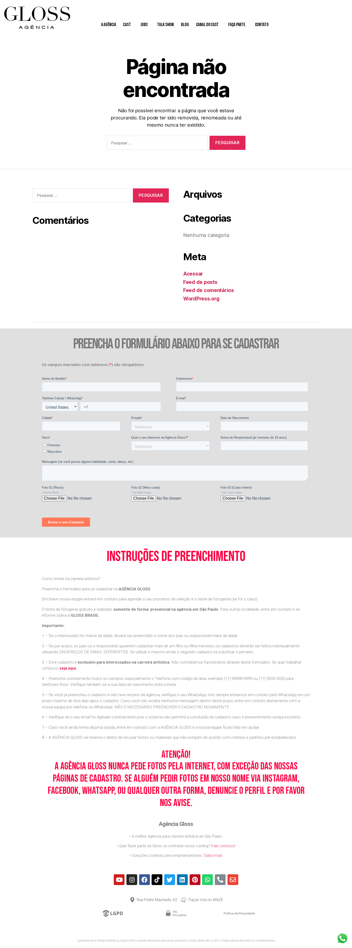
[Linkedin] (182, 879)
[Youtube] (119, 879)
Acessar (193, 274)
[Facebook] (144, 879)
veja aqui (67, 668)
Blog (185, 25)
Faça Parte (236, 25)
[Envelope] (232, 879)
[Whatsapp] (207, 879)
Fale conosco (223, 846)
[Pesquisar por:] (156, 144)
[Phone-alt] (220, 879)
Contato (262, 25)
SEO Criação (221, 940)
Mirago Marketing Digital (112, 940)
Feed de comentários (208, 290)
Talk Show (165, 25)
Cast (127, 25)
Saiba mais (213, 855)
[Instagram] (131, 879)
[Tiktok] (157, 879)
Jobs (144, 25)
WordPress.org (201, 299)
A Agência (108, 25)
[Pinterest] (195, 879)
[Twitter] (169, 879)
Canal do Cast (207, 25)
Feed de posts (200, 282)
